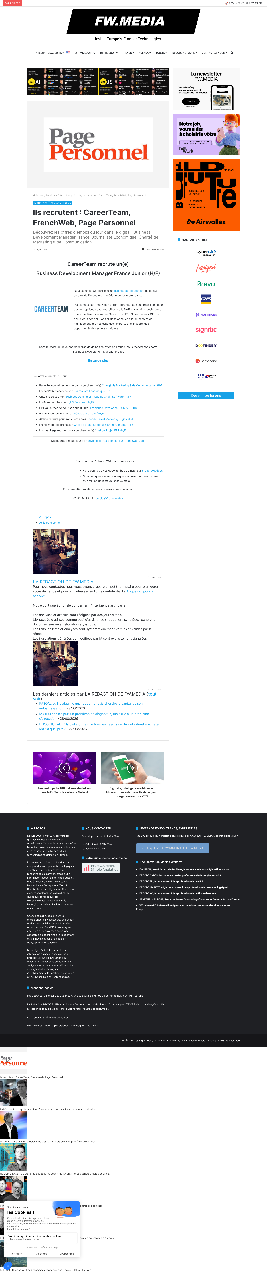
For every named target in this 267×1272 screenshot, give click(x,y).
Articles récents (49, 522)
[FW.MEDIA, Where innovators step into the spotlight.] (133, 27)
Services (51, 195)
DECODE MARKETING (151, 887)
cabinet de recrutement (129, 290)
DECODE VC (146, 893)
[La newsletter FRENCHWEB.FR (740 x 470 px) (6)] (206, 109)
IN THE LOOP (107, 52)
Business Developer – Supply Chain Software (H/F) (98, 396)
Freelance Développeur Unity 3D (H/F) (114, 408)
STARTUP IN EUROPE (151, 899)
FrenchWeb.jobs (152, 470)
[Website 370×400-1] (206, 230)
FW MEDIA (145, 869)
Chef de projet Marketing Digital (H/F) (110, 419)
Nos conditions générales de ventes (47, 1017)
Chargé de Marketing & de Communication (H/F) (132, 385)
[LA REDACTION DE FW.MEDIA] (55, 573)
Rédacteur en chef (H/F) (89, 413)
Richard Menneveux (69, 1008)
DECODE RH (146, 881)
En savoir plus (98, 360)
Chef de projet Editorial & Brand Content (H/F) (103, 424)
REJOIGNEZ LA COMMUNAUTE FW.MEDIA (173, 848)
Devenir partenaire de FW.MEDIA (100, 836)
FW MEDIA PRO (86, 52)
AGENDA (144, 52)
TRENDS (127, 52)
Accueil (39, 195)
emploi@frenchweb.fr (109, 498)
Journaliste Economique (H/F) (93, 391)
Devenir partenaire (206, 395)
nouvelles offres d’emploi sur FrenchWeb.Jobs (115, 440)
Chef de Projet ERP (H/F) (111, 430)
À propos (45, 517)
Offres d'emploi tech (69, 195)
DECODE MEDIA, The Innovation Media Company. (189, 1040)
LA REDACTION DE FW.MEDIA (63, 581)
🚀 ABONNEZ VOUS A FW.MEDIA (243, 3)
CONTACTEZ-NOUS (213, 52)
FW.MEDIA (49, 835)
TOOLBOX (161, 52)
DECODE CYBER (148, 875)
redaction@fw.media (93, 848)
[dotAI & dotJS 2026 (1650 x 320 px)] (98, 81)
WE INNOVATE (147, 905)
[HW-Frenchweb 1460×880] (206, 153)
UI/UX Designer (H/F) (80, 402)
